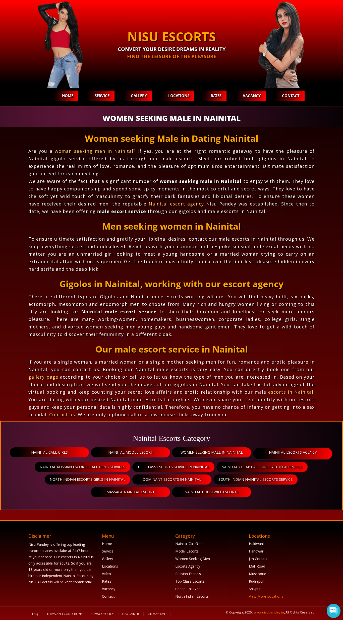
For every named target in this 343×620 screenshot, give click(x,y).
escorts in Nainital (290, 392)
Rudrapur (256, 581)
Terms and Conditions (64, 614)
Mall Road (257, 566)
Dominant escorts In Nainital (172, 479)
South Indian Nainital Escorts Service (255, 479)
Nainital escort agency (176, 204)
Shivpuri (255, 588)
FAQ (35, 614)
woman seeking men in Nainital (94, 151)
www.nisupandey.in (269, 612)
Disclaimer (130, 614)
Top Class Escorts (189, 581)
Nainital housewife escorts (212, 492)
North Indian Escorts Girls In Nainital (87, 479)
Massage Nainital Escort (130, 492)
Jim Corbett (258, 558)
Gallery (139, 95)
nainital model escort (130, 452)
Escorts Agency (187, 566)
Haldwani (256, 543)
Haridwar (256, 551)
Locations (178, 95)
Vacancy (252, 95)
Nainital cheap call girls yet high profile (262, 466)
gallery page (43, 377)
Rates (216, 95)
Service (102, 95)
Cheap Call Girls (187, 588)
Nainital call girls (49, 452)
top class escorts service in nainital (173, 466)
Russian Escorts (188, 573)
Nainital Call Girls (188, 543)
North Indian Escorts (192, 596)
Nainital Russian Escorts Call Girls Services (82, 466)
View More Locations (266, 596)
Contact (291, 95)
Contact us (62, 414)
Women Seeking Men (192, 558)
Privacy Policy (102, 614)
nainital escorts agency (293, 452)
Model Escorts (187, 551)
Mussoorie (257, 573)
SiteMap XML (156, 614)
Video (106, 573)
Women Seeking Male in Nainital (212, 452)
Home (67, 95)
